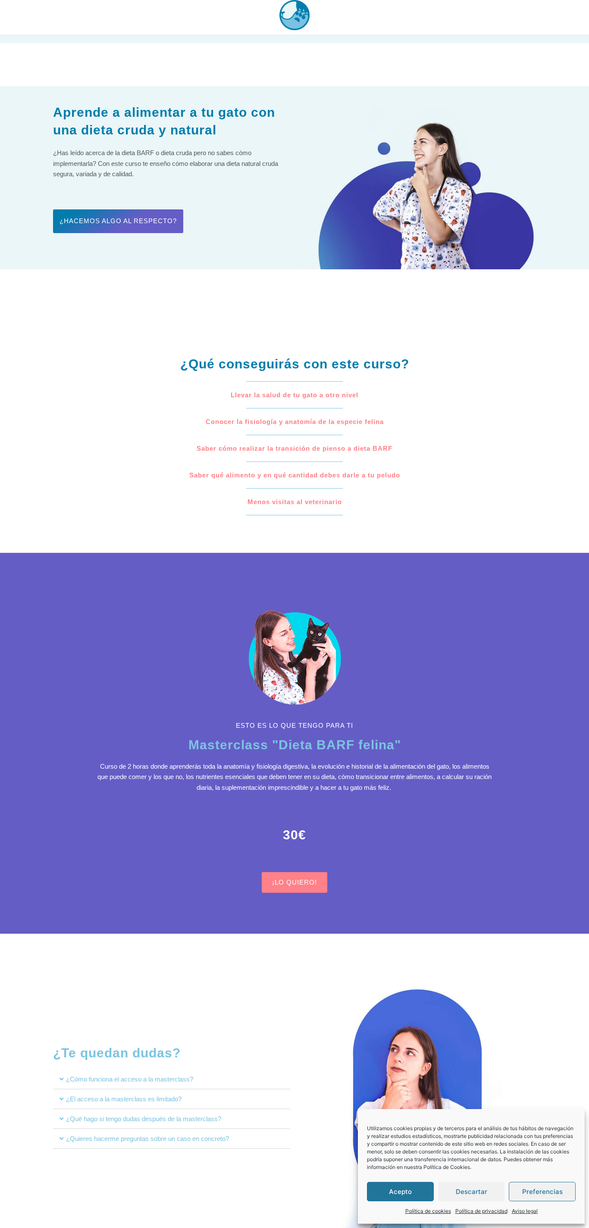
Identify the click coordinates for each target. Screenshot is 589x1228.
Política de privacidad (481, 1211)
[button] (171, 1079)
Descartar (471, 1191)
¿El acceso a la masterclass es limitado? (124, 1099)
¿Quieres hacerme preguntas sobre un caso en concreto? (147, 1138)
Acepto (400, 1191)
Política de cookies (428, 1211)
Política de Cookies (446, 1167)
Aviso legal (525, 1211)
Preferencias (542, 1191)
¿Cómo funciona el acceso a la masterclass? (129, 1079)
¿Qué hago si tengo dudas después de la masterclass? (143, 1118)
